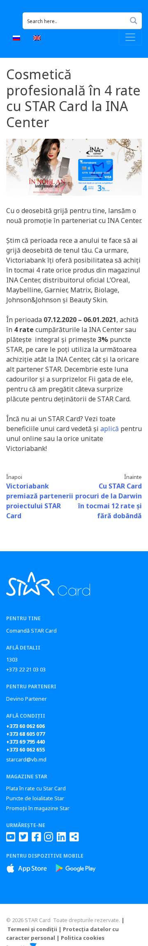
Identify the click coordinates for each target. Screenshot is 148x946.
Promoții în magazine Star (37, 808)
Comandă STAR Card (31, 630)
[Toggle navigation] (130, 37)
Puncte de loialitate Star (35, 798)
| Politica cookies (80, 937)
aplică (109, 428)
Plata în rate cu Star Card (36, 788)
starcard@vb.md (26, 759)
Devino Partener (26, 698)
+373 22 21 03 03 (26, 669)
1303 (12, 659)
